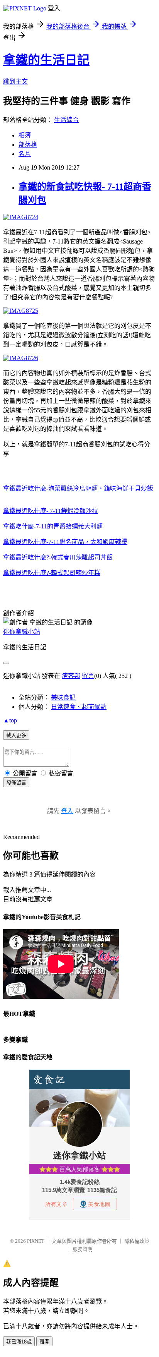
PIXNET (35, 1241)
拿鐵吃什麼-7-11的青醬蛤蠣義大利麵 (53, 526)
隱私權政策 (136, 1241)
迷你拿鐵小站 (21, 631)
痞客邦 (71, 675)
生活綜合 (66, 120)
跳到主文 (15, 81)
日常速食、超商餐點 (79, 706)
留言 (88, 675)
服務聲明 (83, 1249)
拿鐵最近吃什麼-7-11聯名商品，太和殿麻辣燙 (65, 542)
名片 (25, 154)
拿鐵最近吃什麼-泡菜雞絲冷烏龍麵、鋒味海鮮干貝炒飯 (78, 488)
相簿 (25, 135)
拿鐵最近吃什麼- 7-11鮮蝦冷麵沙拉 (50, 511)
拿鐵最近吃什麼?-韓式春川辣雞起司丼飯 (58, 557)
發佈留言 (16, 783)
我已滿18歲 (19, 1342)
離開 (44, 1342)
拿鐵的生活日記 (46, 60)
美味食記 (63, 697)
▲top (10, 720)
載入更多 (16, 735)
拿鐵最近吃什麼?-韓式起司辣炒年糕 (51, 573)
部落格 (28, 144)
